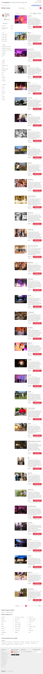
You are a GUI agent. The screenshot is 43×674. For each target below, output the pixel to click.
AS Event (29, 375)
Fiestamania (30, 327)
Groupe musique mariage (9, 612)
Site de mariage (3, 666)
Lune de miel (3, 644)
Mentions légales (3, 652)
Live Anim (29, 539)
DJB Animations (31, 312)
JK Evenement (30, 279)
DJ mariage (3, 612)
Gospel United (30, 229)
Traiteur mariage (3, 641)
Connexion (36, 2)
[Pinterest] (25, 651)
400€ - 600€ (5, 36)
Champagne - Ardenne (32, 626)
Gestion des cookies (4, 656)
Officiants (16, 644)
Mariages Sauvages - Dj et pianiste (34, 441)
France (36, 651)
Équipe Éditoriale (3, 664)
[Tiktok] (31, 651)
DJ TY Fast (30, 97)
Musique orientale (5, 65)
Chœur (3, 96)
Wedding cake (8, 644)
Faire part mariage (9, 641)
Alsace (2, 624)
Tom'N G (29, 423)
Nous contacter (37, 43)
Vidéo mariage (27, 641)
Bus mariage (37, 641)
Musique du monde (5, 68)
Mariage (2, 5)
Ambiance (4, 77)
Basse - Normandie (18, 626)
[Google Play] (17, 655)
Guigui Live (30, 473)
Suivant (39, 605)
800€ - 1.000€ (5, 39)
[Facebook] (21, 651)
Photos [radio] (36, 13)
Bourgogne (2, 626)
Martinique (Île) (31, 630)
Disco (3, 75)
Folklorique (4, 70)
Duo (3, 86)
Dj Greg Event (30, 179)
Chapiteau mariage (10, 643)
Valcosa (29, 32)
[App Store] (13, 655)
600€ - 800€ (5, 37)
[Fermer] (12, 14)
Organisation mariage (33, 643)
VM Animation (30, 262)
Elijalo (29, 65)
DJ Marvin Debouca (31, 408)
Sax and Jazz (30, 212)
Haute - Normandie (18, 624)
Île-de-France (3, 617)
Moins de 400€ (5, 34)
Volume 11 (30, 555)
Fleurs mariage (22, 643)
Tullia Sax (29, 114)
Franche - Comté (17, 628)
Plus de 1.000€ (5, 41)
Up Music (29, 391)
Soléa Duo (30, 162)
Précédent (17, 605)
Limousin (30, 628)
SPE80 (29, 82)
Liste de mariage (27, 643)
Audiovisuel (4, 53)
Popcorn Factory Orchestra (33, 245)
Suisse (30, 632)
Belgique (16, 632)
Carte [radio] (40, 13)
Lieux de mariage (18, 2)
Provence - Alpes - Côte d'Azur (19, 617)
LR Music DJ (30, 572)
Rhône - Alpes (31, 617)
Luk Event (30, 15)
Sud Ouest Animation (32, 196)
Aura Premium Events (32, 506)
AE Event (29, 295)
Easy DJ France (31, 49)
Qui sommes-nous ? (4, 663)
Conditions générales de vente (5, 653)
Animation (4, 51)
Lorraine (30, 622)
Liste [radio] (31, 13)
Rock (3, 72)
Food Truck (12, 644)
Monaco (2, 634)
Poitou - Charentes (18, 622)
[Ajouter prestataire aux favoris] (26, 16)
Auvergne (2, 628)
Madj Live (29, 129)
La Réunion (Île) (17, 630)
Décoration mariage (4, 643)
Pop (3, 67)
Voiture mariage (33, 641)
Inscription (40, 2)
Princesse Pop (30, 489)
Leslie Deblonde (31, 589)
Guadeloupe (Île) (3, 632)
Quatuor (4, 91)
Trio (3, 89)
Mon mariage (13, 2)
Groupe (4, 87)
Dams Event (30, 522)
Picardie (30, 624)
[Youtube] (29, 651)
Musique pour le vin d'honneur (7, 46)
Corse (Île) (2, 630)
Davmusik (29, 359)
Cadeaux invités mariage (16, 641)
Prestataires (23, 2)
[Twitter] (23, 651)
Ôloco (29, 146)
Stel (28, 457)
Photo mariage (22, 641)
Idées (26, 2)
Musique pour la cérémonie (6, 48)
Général (4, 62)
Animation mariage (16, 643)
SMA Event (30, 343)
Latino (3, 63)
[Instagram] (27, 651)
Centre (2, 622)
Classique (4, 80)
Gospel (4, 99)
